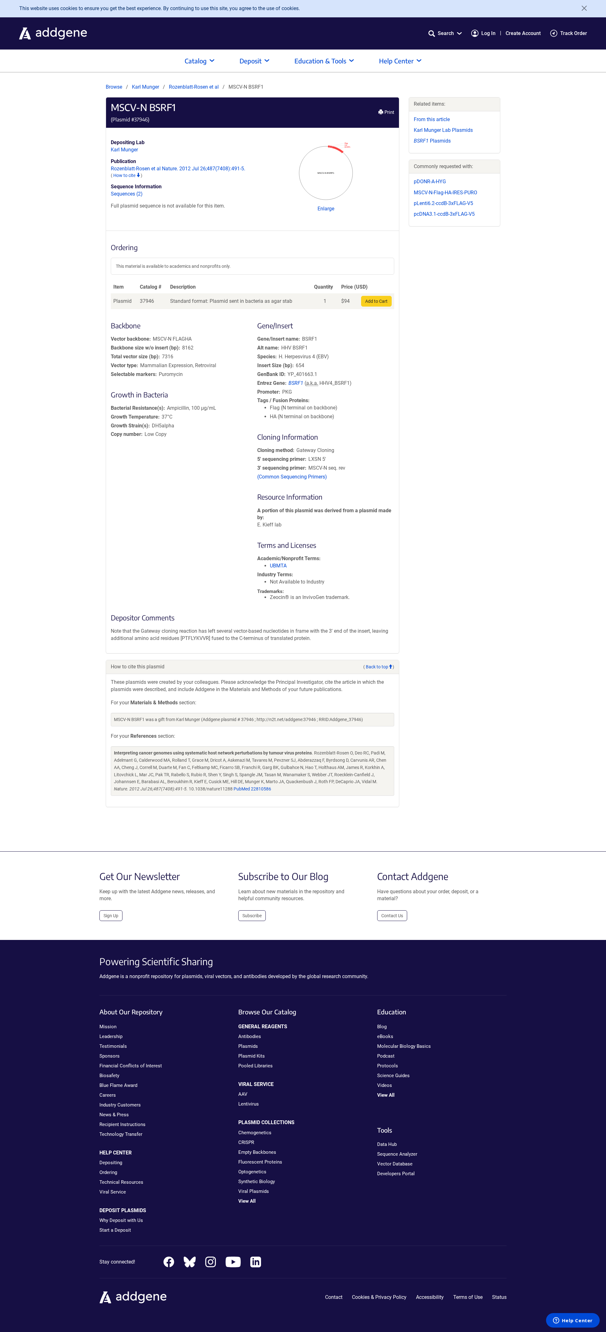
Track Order (573, 33)
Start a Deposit (115, 1230)
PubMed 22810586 (252, 788)
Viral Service (112, 1192)
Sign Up (111, 915)
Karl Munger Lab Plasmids (443, 130)
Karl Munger (145, 87)
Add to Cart (376, 301)
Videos (384, 1085)
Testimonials (113, 1046)
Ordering (108, 1172)
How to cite (124, 175)
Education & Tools (320, 61)
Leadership (110, 1036)
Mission (107, 1027)
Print (388, 112)
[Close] (582, 8)
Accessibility (430, 1297)
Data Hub (387, 1144)
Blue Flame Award (118, 1085)
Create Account (523, 33)
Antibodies (249, 1036)
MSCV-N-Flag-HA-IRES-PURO (445, 193)
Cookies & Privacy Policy (379, 1297)
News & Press (114, 1115)
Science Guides (393, 1075)
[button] (445, 33)
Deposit (251, 61)
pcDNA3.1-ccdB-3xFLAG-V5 (444, 214)
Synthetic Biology (256, 1181)
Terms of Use (468, 1297)
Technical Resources (121, 1182)
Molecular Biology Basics (404, 1046)
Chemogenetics (254, 1132)
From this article (432, 119)
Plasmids (432, 141)
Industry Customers (120, 1105)
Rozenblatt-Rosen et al (194, 87)
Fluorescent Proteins (260, 1162)
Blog (382, 1027)
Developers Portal (396, 1174)
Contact (333, 1297)
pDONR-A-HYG (430, 182)
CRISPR (246, 1142)
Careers (107, 1095)
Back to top (377, 666)
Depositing (110, 1162)
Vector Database (395, 1164)
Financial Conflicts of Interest (130, 1066)
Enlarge (326, 209)
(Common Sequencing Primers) (292, 477)
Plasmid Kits (251, 1056)
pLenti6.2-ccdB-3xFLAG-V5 (443, 203)
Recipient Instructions (122, 1124)
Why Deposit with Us (121, 1220)
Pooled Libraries (255, 1066)
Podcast (386, 1056)
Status (499, 1297)
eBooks (385, 1036)
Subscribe (252, 915)
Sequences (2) (127, 194)
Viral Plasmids (253, 1191)
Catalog (196, 61)
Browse (114, 87)
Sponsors (109, 1056)
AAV (242, 1094)
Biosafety (109, 1075)
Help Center (396, 61)
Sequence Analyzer (397, 1154)
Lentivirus (248, 1104)
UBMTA (278, 566)
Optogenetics (252, 1172)
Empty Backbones (257, 1152)
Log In (488, 33)
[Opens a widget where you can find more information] (573, 1321)
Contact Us (392, 915)
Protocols (387, 1066)
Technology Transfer (120, 1134)
